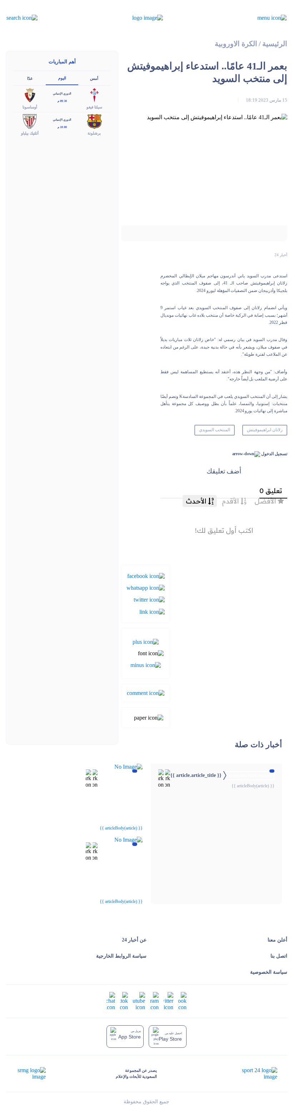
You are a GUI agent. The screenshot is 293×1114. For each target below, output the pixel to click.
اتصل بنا (278, 956)
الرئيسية (274, 44)
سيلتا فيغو (94, 107)
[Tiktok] (124, 1001)
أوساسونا (30, 107)
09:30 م (62, 101)
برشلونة (94, 133)
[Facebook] (146, 575)
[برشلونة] (94, 121)
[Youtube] (139, 1001)
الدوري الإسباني (62, 93)
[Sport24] (252, 1073)
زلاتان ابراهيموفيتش (265, 429)
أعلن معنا (277, 940)
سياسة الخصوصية (268, 972)
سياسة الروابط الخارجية (121, 956)
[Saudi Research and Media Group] (31, 1073)
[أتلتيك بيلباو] (29, 121)
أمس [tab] (94, 78)
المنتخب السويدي (214, 429)
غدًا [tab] (30, 78)
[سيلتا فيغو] (94, 95)
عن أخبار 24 (134, 940)
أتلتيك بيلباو (30, 133)
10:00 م (62, 127)
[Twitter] (149, 599)
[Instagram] (154, 1001)
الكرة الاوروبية (236, 44)
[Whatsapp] (145, 587)
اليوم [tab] (62, 78)
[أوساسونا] (29, 95)
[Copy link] (152, 611)
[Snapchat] (110, 1001)
